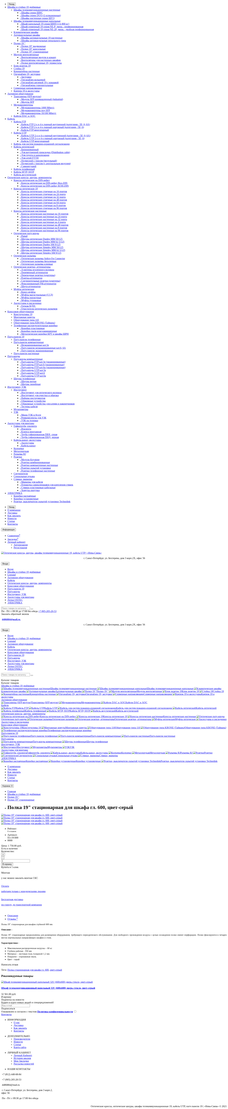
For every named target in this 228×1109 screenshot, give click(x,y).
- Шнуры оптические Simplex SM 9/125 (40, 253)
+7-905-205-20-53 (47, 611)
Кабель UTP (20, 132)
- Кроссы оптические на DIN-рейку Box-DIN (43, 183)
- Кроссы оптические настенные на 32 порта (43, 219)
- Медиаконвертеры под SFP (35, 110)
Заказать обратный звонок (15, 614)
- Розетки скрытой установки (35, 468)
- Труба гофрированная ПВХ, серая (38, 434)
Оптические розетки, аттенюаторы (32, 267)
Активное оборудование (20, 93)
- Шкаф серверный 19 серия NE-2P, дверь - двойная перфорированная (57, 29)
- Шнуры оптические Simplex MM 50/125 (41, 247)
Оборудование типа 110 (26, 320)
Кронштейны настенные (27, 71)
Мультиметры (21, 409)
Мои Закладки (21, 1061)
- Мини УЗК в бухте (30, 415)
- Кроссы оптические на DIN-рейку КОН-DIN (44, 186)
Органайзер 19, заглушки (27, 74)
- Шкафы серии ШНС (31, 12)
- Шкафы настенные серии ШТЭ (37, 18)
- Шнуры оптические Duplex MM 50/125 (41, 239)
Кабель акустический (25, 174)
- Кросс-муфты (28, 292)
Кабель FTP (20, 121)
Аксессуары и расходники (27, 303)
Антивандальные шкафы (27, 35)
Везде (10, 569)
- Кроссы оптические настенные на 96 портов (44, 230)
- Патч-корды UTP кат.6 (32, 373)
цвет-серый (56, 970)
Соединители (21, 473)
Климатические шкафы (26, 32)
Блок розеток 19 (22, 65)
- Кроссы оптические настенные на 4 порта (43, 222)
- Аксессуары (27, 443)
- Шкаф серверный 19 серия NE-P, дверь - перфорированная (51, 26)
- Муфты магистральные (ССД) (36, 294)
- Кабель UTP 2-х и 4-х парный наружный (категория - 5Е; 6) (52, 138)
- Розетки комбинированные (35, 462)
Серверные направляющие (28, 88)
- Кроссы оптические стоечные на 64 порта (43, 202)
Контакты (12, 524)
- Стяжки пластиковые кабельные (38, 487)
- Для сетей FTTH (29, 158)
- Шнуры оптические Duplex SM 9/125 (40, 244)
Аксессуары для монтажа (20, 423)
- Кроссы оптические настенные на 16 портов (44, 213)
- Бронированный (29, 149)
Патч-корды (13, 356)
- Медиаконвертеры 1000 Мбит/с (37, 107)
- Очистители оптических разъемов (38, 308)
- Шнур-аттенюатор (30, 286)
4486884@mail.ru (11, 619)
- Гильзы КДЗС (28, 306)
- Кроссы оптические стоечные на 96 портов (43, 208)
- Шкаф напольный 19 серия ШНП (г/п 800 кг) (44, 24)
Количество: (7, 851)
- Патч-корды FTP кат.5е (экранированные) (42, 362)
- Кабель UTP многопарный (34, 141)
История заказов (22, 1058)
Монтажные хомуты (24, 317)
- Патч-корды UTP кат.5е (33, 370)
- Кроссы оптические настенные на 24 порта (43, 216)
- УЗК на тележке (29, 420)
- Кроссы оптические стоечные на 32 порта (43, 197)
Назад (11, 4)
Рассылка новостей (24, 1063)
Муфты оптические (24, 289)
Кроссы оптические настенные (30, 211)
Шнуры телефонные (24, 378)
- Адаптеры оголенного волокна (37, 269)
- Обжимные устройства (33, 401)
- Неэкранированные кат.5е (34, 345)
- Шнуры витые (28, 381)
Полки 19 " (19, 43)
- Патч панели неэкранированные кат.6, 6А (43, 348)
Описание (12, 915)
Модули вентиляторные (26, 54)
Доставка (12, 513)
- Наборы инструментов (32, 398)
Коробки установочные (26, 498)
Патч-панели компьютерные (29, 342)
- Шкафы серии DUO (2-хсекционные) (40, 15)
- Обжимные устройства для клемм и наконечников (47, 403)
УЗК (16, 412)
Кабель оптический (24, 146)
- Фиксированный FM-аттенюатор (38, 283)
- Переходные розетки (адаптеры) (37, 275)
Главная (11, 791)
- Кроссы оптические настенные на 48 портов (44, 225)
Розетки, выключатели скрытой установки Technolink (42, 501)
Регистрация (20, 547)
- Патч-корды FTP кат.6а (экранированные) (42, 367)
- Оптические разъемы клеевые (36, 264)
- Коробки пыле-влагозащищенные (38, 331)
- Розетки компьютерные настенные (39, 465)
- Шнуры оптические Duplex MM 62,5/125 (42, 241)
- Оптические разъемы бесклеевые (38, 261)
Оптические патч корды (26, 233)
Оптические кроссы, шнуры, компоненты (29, 177)
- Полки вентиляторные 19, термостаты (41, 63)
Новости (12, 518)
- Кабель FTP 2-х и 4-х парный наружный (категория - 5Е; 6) (52, 127)
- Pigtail (23, 236)
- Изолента (25, 429)
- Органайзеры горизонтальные (36, 85)
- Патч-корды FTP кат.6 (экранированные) (42, 364)
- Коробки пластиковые (32, 328)
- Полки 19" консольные (33, 49)
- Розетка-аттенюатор (31, 278)
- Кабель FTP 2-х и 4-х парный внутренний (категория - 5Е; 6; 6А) (55, 124)
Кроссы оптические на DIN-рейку (32, 180)
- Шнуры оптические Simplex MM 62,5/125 (42, 250)
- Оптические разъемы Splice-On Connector (42, 258)
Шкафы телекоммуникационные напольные (37, 21)
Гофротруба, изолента (25, 426)
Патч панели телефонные (27, 339)
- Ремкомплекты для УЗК (33, 417)
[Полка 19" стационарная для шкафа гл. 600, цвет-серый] (32, 815)
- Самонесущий (28, 166)
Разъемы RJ (20, 454)
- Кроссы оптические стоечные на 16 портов (43, 191)
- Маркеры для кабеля (31, 482)
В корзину (7, 864)
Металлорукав (21, 451)
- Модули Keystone (30, 459)
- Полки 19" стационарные (34, 51)
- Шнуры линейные (30, 384)
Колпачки (19, 448)
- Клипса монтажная (30, 431)
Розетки (18, 456)
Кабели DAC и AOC (25, 116)
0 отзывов (11, 831)
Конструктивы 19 (23, 314)
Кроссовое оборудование (20, 311)
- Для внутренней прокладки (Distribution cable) (45, 152)
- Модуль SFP (27, 102)
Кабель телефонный (24, 169)
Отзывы (12, 919)
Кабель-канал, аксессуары (27, 440)
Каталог (10, 683)
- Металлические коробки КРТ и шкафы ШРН (44, 334)
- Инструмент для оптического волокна (41, 392)
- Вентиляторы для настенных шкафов (40, 60)
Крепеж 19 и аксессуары (27, 91)
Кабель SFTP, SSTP (24, 172)
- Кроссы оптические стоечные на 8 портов (43, 205)
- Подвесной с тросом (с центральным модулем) (45, 163)
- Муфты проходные (30, 297)
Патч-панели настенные (26, 353)
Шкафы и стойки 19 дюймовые (24, 7)
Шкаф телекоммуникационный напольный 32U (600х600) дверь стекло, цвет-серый (48, 988)
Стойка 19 (19, 68)
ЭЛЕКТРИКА (14, 493)
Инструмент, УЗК (16, 387)
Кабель (11, 118)
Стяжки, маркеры (23, 479)
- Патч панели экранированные (36, 350)
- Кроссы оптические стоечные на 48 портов (43, 199)
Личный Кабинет (23, 1055)
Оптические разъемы (25, 255)
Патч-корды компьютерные (28, 359)
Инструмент (20, 389)
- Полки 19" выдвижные (33, 46)
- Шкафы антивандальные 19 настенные (41, 37)
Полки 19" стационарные (20, 799)
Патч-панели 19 (15, 336)
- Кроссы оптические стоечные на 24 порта (43, 194)
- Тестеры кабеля (29, 406)
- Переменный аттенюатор (34, 272)
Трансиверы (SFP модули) (27, 96)
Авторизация (21, 544)
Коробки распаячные (25, 496)
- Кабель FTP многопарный (34, 130)
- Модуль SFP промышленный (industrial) (41, 99)
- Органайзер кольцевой (32, 79)
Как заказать (14, 515)
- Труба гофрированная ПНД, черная (39, 437)
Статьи (11, 521)
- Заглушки (25, 77)
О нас (17, 1022)
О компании (13, 510)
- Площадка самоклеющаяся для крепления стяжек (46, 484)
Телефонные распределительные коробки (36, 325)
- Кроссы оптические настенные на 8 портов (43, 227)
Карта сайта (20, 1047)
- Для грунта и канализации (34, 155)
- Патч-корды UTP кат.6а (33, 375)
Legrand (11, 574)
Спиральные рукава (24, 476)
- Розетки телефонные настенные (37, 470)
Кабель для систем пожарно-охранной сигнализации (42, 144)
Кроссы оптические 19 (26, 188)
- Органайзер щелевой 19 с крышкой (39, 82)
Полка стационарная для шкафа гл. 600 (28, 970)
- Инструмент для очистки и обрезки (39, 395)
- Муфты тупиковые (30, 300)
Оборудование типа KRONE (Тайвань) (34, 322)
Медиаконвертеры (23, 105)
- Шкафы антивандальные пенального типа (43, 40)
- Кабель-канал (28, 445)
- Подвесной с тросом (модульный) (38, 160)
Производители (22, 1039)
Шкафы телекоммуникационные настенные (37, 10)
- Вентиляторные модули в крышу (38, 57)
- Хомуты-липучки (30, 490)
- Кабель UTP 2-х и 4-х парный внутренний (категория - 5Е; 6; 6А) (55, 135)
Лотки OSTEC (15, 600)
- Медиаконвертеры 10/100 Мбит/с (38, 113)
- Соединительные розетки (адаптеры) (40, 281)
